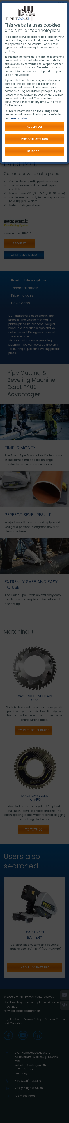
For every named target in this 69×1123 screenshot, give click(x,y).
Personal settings (34, 139)
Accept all (34, 127)
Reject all (34, 151)
